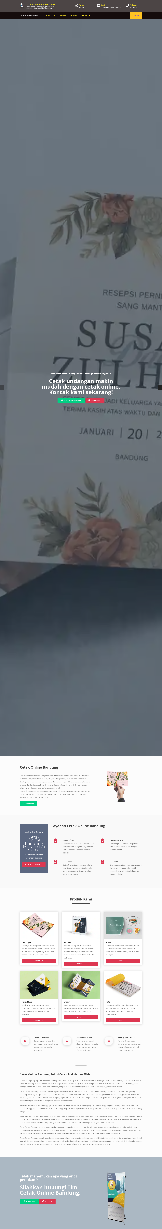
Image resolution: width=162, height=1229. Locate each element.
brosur (59, 794)
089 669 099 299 (85, 7)
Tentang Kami (49, 15)
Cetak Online (24, 776)
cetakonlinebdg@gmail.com (111, 7)
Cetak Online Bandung (40, 4)
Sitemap (73, 15)
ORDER (136, 16)
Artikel (63, 15)
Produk (84, 15)
